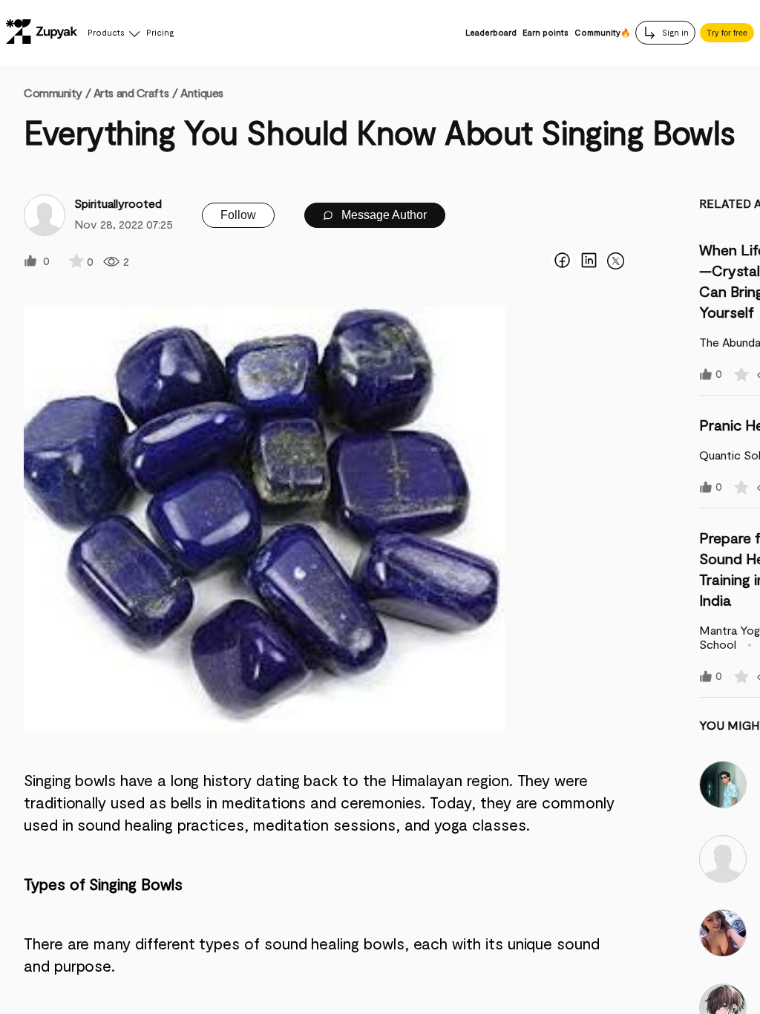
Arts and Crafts (131, 92)
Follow (238, 215)
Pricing (160, 32)
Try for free (727, 32)
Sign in (674, 32)
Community (57, 92)
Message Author (382, 215)
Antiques (201, 92)
